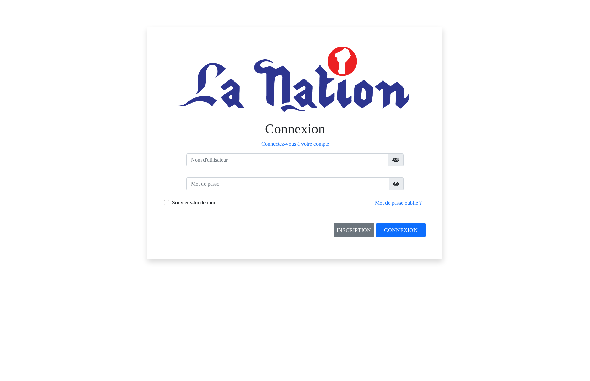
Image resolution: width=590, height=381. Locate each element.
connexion (401, 230)
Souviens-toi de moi (193, 202)
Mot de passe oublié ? (398, 203)
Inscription (354, 230)
